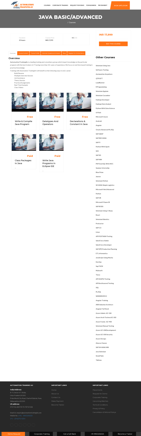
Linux (98, 232)
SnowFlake (100, 356)
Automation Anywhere (104, 74)
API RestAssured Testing (105, 283)
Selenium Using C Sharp (104, 211)
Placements (97, 390)
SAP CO (98, 228)
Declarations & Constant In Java (79, 122)
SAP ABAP (99, 134)
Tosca (98, 275)
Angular (99, 125)
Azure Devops (101, 339)
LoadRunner (100, 83)
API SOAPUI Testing (103, 279)
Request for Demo (77, 5)
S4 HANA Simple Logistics (105, 185)
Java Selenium (101, 352)
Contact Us (55, 397)
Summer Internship (102, 168)
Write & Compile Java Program (23, 122)
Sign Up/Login (120, 5)
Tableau (99, 360)
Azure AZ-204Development (106, 330)
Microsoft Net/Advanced (105, 189)
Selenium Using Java (103, 65)
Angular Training (102, 300)
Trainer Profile (35, 53)
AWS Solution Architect (104, 305)
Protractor (100, 223)
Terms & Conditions (100, 405)
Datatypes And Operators (50, 122)
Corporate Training (60, 5)
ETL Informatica (101, 253)
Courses (47, 5)
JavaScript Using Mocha (104, 258)
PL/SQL (98, 292)
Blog (64, 53)
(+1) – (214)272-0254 (17, 419)
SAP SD (98, 155)
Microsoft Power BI (103, 202)
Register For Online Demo (76, 53)
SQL (97, 287)
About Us (55, 394)
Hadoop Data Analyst (103, 104)
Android (99, 121)
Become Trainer (57, 405)
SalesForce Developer (104, 245)
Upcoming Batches (100, 401)
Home (53, 390)
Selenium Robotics (102, 219)
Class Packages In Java (23, 162)
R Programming (101, 87)
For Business (91, 5)
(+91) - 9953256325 (25, 416)
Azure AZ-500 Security (104, 334)
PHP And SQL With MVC (104, 164)
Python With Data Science (105, 108)
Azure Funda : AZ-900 (104, 322)
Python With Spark (102, 147)
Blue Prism (99, 172)
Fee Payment (102, 5)
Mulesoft (99, 270)
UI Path (98, 112)
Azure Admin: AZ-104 (103, 313)
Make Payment (57, 401)
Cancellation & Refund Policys (104, 412)
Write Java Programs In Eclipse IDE (48, 163)
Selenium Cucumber (103, 95)
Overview (13, 53)
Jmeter (98, 176)
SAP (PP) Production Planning (106, 249)
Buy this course (113, 44)
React (98, 215)
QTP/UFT (99, 78)
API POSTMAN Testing (104, 236)
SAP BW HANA (101, 138)
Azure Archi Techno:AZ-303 (106, 317)
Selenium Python (102, 181)
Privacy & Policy (99, 409)
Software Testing (102, 70)
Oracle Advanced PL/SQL (105, 130)
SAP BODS (99, 206)
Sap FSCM (99, 266)
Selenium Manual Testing (105, 326)
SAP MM (99, 159)
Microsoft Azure (102, 117)
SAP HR (98, 198)
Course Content (23, 53)
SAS (97, 151)
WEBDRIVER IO (101, 296)
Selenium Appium (102, 91)
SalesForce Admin (102, 241)
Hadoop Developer (102, 100)
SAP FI (98, 142)
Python (98, 194)
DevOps (99, 262)
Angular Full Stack (102, 309)
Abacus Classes (101, 343)
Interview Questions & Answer (51, 53)
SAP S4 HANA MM (102, 347)
